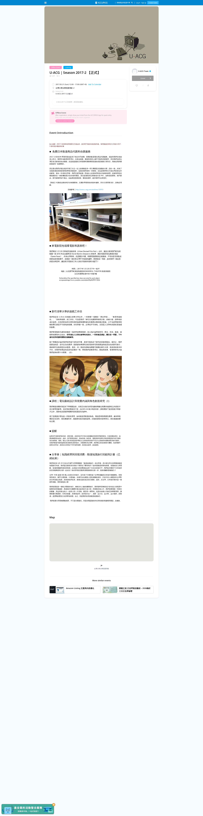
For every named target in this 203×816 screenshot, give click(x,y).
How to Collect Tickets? (65, 121)
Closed (142, 78)
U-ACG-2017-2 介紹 (63, 94)
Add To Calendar (94, 84)
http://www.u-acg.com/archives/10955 (89, 189)
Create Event (152, 3)
